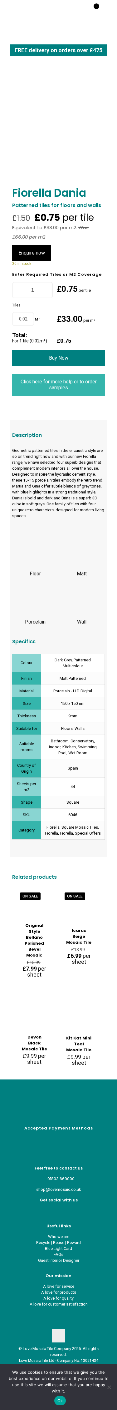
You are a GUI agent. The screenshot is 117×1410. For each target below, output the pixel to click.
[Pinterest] (58, 1210)
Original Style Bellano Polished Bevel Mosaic (34, 940)
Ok (60, 1400)
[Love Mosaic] (26, 9)
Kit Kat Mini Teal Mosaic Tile (78, 1044)
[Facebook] (53, 1210)
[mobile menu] (108, 9)
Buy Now (58, 358)
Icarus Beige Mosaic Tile (78, 936)
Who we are (58, 1236)
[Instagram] (63, 1210)
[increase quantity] (45, 290)
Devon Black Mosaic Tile (34, 1043)
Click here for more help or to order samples (59, 385)
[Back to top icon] (58, 1335)
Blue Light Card (58, 1248)
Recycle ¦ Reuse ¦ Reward (58, 1242)
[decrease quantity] (19, 290)
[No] (109, 1387)
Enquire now (31, 253)
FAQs (58, 1254)
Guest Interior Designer (58, 1260)
